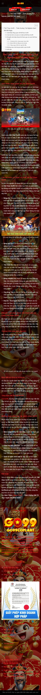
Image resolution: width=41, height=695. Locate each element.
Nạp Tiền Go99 (9, 636)
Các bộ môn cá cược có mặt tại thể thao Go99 (20, 35)
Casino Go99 (17, 495)
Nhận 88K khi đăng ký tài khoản (18, 43)
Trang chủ (4, 14)
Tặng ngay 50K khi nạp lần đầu (18, 45)
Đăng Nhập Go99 (10, 633)
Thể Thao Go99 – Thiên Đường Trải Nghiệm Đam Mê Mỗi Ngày (20, 29)
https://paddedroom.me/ (19, 667)
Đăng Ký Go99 (9, 629)
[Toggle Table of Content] (35, 25)
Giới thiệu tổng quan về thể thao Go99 (17, 32)
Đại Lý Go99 (8, 647)
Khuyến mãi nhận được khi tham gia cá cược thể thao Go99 (22, 38)
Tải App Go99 (9, 643)
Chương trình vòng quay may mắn (19, 41)
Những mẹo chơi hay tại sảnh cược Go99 (18, 47)
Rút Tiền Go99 (9, 640)
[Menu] (2, 3)
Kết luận (9, 49)
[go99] (20, 3)
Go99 (3, 537)
